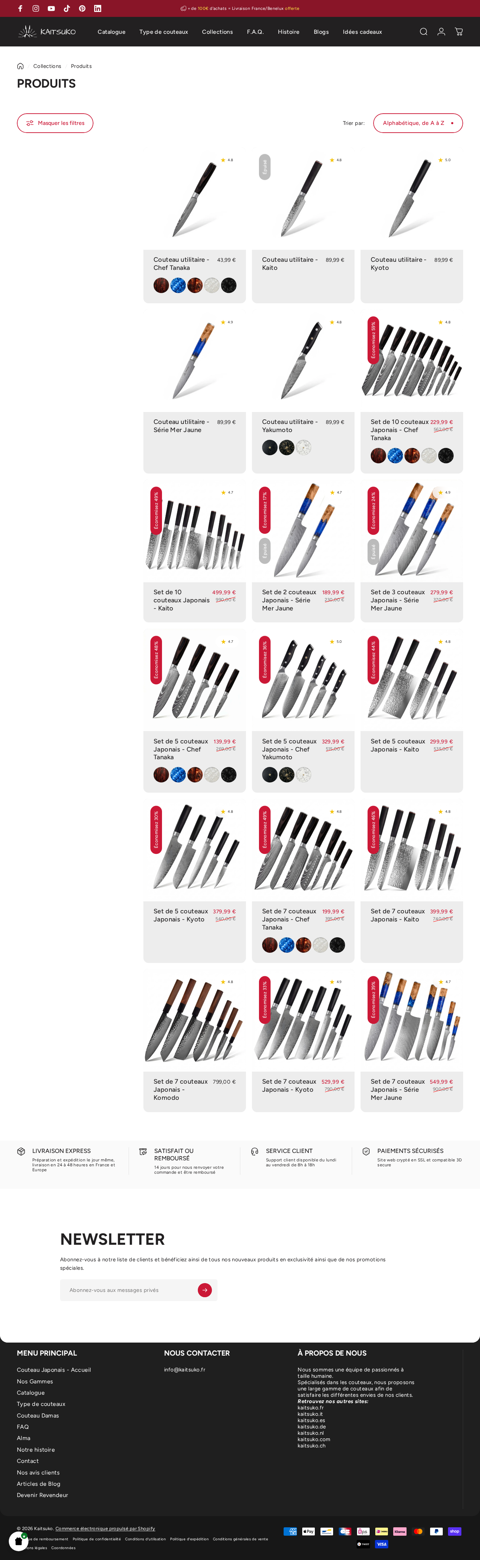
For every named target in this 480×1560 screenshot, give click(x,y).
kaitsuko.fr (311, 1407)
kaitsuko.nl (311, 1433)
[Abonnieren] (205, 1290)
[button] (18, 1541)
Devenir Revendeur (43, 1495)
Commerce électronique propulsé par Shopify (105, 1528)
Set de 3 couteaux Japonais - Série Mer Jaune (398, 600)
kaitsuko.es (311, 1420)
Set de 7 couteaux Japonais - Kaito (398, 915)
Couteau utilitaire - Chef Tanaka (182, 264)
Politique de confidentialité (97, 1539)
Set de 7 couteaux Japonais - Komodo (181, 1090)
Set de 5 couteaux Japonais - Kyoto (181, 915)
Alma (24, 1438)
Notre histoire (36, 1449)
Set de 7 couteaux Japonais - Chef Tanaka (289, 919)
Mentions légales (32, 1548)
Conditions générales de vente (240, 1539)
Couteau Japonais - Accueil (54, 1369)
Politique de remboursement (43, 1539)
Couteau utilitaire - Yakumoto (290, 426)
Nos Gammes (35, 1381)
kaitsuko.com (314, 1439)
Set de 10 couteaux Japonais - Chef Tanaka (400, 430)
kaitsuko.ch (311, 1445)
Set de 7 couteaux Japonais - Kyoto (289, 1085)
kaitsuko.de (312, 1426)
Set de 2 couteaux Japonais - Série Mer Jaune (289, 600)
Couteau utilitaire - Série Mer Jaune (182, 426)
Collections (47, 66)
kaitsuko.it (310, 1414)
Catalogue (31, 1392)
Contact (28, 1461)
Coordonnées (63, 1548)
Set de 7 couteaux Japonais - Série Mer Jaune (398, 1090)
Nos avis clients (38, 1472)
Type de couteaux (41, 1404)
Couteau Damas (38, 1415)
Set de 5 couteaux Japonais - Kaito (398, 745)
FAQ (23, 1426)
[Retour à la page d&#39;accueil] (20, 66)
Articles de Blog (38, 1483)
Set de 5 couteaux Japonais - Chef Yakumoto (289, 749)
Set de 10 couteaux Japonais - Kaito (182, 600)
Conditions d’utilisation (145, 1539)
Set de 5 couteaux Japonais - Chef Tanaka (181, 749)
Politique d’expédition (189, 1539)
